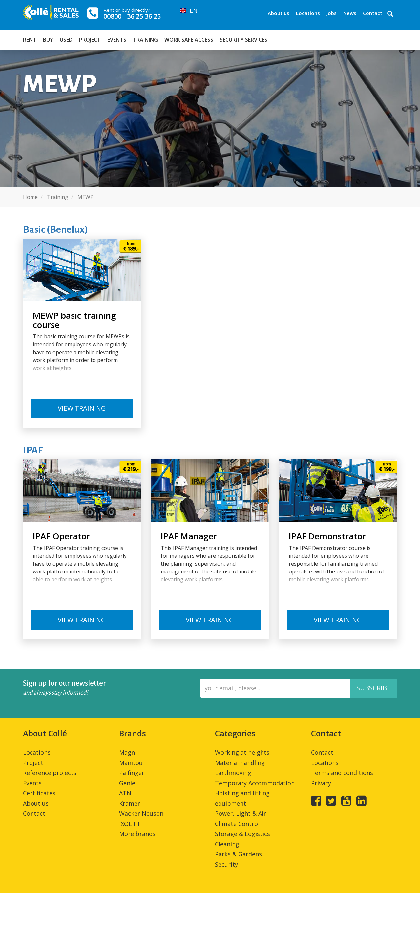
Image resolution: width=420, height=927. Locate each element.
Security (226, 864)
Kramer (129, 803)
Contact (372, 13)
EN (193, 10)
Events (116, 39)
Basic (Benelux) (55, 229)
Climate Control (237, 824)
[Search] (390, 14)
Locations (308, 13)
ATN (125, 793)
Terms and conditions (342, 773)
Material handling (240, 762)
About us (278, 13)
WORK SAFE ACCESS (188, 39)
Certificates (39, 793)
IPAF (33, 450)
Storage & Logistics (242, 834)
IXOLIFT (130, 824)
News (349, 13)
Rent (29, 39)
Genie (127, 783)
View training (82, 408)
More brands (137, 834)
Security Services (243, 39)
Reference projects (49, 773)
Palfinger (131, 773)
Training (145, 39)
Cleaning (227, 844)
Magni (127, 752)
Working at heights (242, 752)
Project (90, 39)
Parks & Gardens (238, 854)
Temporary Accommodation (255, 783)
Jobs (331, 13)
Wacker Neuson (141, 813)
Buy (48, 39)
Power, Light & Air (240, 813)
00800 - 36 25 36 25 (132, 16)
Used (66, 39)
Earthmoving (233, 773)
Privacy (321, 783)
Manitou (131, 762)
